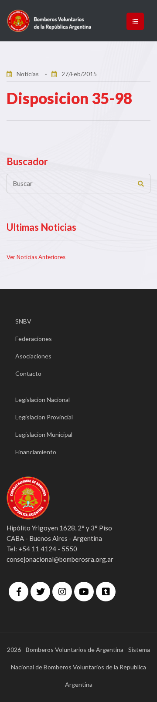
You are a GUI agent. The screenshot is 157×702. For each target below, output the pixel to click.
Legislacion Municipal (43, 434)
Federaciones (33, 338)
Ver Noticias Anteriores (36, 256)
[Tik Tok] (106, 591)
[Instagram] (62, 591)
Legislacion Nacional (42, 399)
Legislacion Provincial (44, 417)
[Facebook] (18, 591)
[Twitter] (40, 591)
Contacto (28, 373)
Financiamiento (35, 452)
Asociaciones (33, 356)
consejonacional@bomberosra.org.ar (60, 559)
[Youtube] (84, 591)
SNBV (23, 321)
